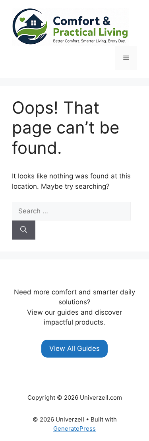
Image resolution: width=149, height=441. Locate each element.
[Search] (23, 230)
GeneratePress (74, 428)
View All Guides (74, 348)
